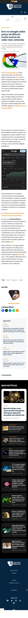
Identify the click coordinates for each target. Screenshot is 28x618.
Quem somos (14, 570)
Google (18, 77)
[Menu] (25, 12)
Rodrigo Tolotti (14, 303)
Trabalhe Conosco (14, 583)
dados (20, 254)
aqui (11, 242)
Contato (14, 573)
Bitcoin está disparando (10, 73)
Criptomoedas (5, 27)
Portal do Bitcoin (14, 7)
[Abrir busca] (21, 12)
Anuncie (14, 580)
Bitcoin (8, 280)
